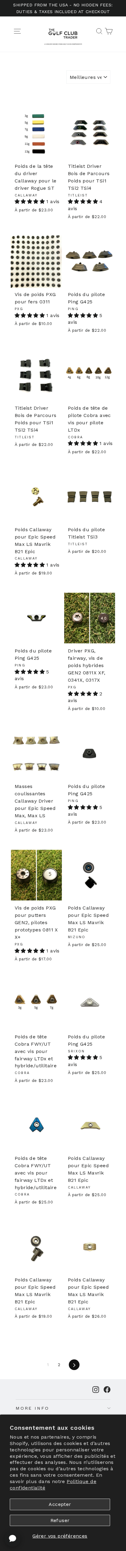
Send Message (62, 1505)
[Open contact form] (12, 1538)
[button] (30, 201)
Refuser (60, 1520)
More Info (32, 1408)
